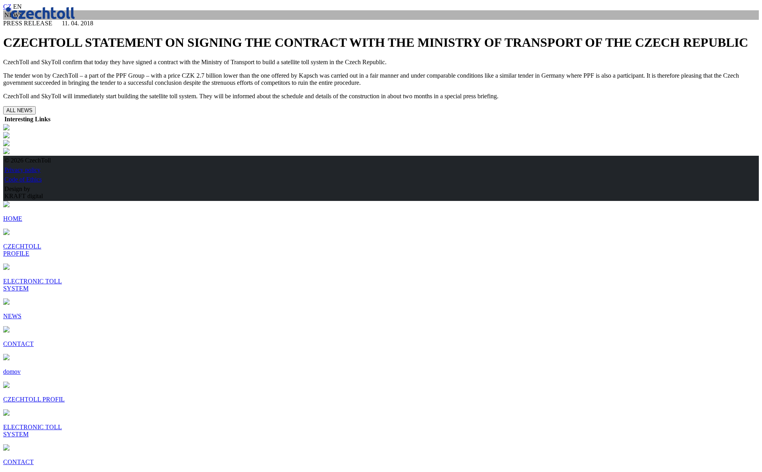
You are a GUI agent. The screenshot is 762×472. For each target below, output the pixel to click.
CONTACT (18, 462)
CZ (7, 6)
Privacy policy (22, 169)
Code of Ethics (23, 179)
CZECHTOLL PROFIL (34, 399)
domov (12, 371)
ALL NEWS (19, 110)
